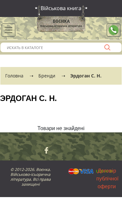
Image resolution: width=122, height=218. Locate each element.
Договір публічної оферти (107, 178)
